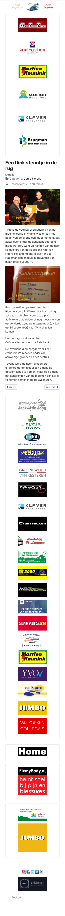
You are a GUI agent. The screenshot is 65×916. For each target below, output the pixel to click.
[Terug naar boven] (59, 909)
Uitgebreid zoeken (20, 907)
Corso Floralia (32, 178)
